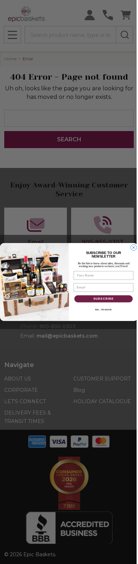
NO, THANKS (103, 309)
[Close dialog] (133, 247)
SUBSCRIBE (103, 298)
